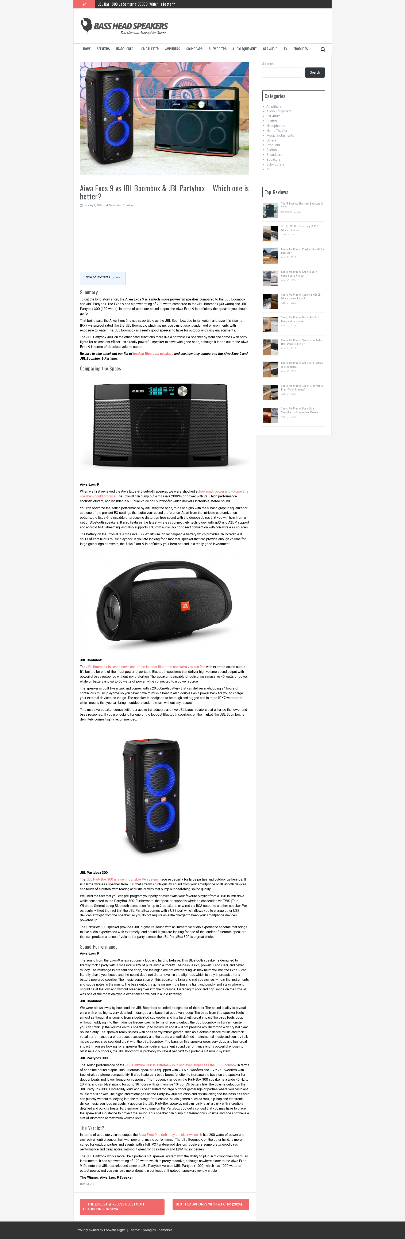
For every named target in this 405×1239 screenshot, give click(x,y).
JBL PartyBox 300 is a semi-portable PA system (122, 879)
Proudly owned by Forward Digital (102, 1230)
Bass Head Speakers (122, 205)
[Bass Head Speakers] (124, 25)
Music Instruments (280, 135)
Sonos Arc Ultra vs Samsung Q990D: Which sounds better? (301, 296)
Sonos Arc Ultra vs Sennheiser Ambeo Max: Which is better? (302, 342)
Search (268, 64)
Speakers (103, 49)
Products (300, 49)
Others (271, 140)
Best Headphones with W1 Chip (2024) (211, 1204)
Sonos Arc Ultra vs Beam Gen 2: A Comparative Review (300, 319)
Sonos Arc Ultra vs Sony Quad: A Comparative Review (299, 273)
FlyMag (146, 1230)
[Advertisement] (164, 241)
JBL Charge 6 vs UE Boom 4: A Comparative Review (136, 4)
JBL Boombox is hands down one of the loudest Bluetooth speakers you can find (145, 667)
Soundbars (194, 49)
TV (285, 49)
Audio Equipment (245, 49)
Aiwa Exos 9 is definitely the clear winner (169, 1135)
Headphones (124, 49)
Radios (271, 150)
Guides (271, 121)
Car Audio (270, 49)
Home (86, 49)
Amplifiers (172, 49)
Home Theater (149, 49)
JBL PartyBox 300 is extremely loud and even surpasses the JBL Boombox (180, 1065)
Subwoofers (218, 49)
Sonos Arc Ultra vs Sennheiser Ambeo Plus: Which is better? (302, 387)
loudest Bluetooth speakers (153, 354)
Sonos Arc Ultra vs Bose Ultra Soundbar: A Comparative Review (299, 410)
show (116, 277)
